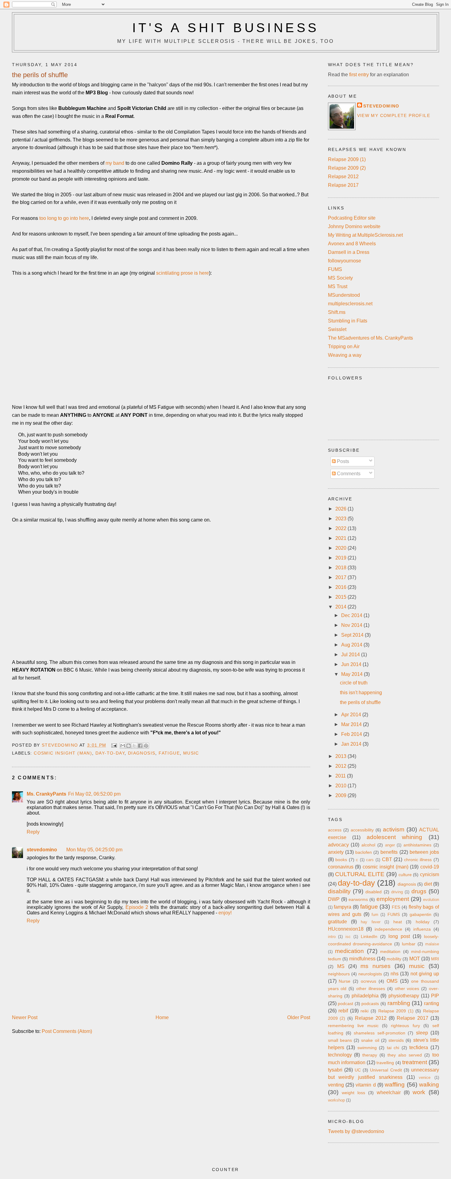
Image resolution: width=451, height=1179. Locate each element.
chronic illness (418, 859)
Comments (348, 473)
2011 (341, 775)
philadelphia (365, 995)
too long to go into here (64, 218)
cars (370, 859)
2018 (341, 567)
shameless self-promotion (379, 1032)
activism (393, 829)
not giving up (425, 973)
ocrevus (368, 981)
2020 (341, 548)
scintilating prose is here (182, 273)
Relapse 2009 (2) (347, 168)
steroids (396, 1040)
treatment (414, 1062)
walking (429, 1084)
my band (115, 163)
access (334, 829)
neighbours (339, 973)
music (191, 753)
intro (332, 936)
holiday (423, 921)
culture (405, 874)
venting (336, 1084)
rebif (343, 1010)
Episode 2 (136, 907)
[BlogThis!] (128, 746)
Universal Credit (386, 1070)
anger (390, 845)
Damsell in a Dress (348, 252)
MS (341, 966)
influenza (422, 929)
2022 (341, 528)
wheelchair (389, 1092)
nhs (395, 973)
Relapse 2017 (343, 185)
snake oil (370, 1040)
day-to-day (110, 753)
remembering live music (353, 1025)
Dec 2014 (352, 615)
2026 (341, 508)
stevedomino (42, 849)
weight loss (353, 1092)
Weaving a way (344, 355)
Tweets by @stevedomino (356, 1131)
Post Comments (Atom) (67, 1031)
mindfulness (362, 958)
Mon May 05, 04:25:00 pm (94, 849)
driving (397, 892)
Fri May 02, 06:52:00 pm (94, 794)
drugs (418, 891)
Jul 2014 (351, 654)
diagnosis (142, 753)
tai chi (393, 1047)
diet (428, 884)
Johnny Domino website (354, 226)
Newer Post (24, 1017)
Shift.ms (336, 312)
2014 (341, 606)
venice (424, 1077)
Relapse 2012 (343, 176)
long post (399, 936)
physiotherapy (403, 995)
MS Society (340, 278)
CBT (387, 859)
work (419, 1092)
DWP (334, 899)
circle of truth (354, 682)
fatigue (169, 753)
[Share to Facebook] (140, 746)
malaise (432, 944)
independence (388, 929)
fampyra (342, 907)
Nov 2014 (352, 625)
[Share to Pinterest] (146, 746)
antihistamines (417, 844)
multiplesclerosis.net (350, 303)
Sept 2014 (353, 635)
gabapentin (420, 914)
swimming (367, 1047)
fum (375, 914)
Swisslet (337, 329)
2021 (341, 538)
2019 (341, 557)
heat (397, 921)
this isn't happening (361, 692)
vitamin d (366, 1084)
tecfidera (418, 1047)
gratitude (337, 921)
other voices (407, 988)
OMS (392, 981)
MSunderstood (344, 295)
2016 (341, 587)
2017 (341, 577)
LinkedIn (369, 936)
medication (349, 951)
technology (340, 1054)
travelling (385, 1062)
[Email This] (123, 746)
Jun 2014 (352, 664)
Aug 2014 (352, 644)
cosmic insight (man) (63, 753)
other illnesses (370, 988)
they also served (404, 1055)
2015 (341, 597)
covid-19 (429, 866)
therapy (369, 1055)
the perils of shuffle (360, 702)
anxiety (336, 852)
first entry (359, 74)
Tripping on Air (344, 346)
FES (396, 907)
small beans (340, 1040)
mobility (394, 958)
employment (392, 899)
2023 (341, 518)
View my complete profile (393, 115)
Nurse (344, 981)
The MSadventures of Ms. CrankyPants (370, 338)
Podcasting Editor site (352, 217)
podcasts (370, 1003)
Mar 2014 (352, 724)
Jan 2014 (352, 744)
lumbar (408, 943)
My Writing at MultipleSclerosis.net (365, 235)
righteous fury (405, 1025)
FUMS (335, 269)
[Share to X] (134, 746)
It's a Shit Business (225, 28)
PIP (435, 995)
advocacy (338, 844)
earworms (358, 899)
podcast (345, 1003)
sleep (422, 1032)
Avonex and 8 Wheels (352, 243)
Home (162, 1017)
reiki (364, 1010)
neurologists (370, 973)
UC (358, 1070)
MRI (435, 958)
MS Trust (337, 286)
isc (348, 936)
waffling (395, 1084)
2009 (341, 795)
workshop (336, 1100)
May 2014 (352, 674)
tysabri (335, 1069)
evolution (431, 899)
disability (339, 891)
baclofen (363, 852)
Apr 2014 (351, 714)
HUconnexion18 (346, 929)
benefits (389, 852)
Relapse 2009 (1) (347, 159)
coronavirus (340, 866)
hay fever (370, 922)
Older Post (298, 1017)
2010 (341, 785)
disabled (373, 891)
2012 (341, 766)
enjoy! (225, 912)
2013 (341, 756)
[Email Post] (114, 745)
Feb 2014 (352, 734)
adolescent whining (394, 837)
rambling (398, 1003)
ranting (431, 1003)
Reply (33, 831)
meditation (390, 951)
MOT (414, 958)
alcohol (368, 844)
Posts (342, 461)
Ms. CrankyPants (46, 794)
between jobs (424, 852)
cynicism (429, 874)
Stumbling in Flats (347, 320)
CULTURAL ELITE (359, 874)
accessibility (362, 829)
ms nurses (375, 966)
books (341, 859)
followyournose (344, 260)
